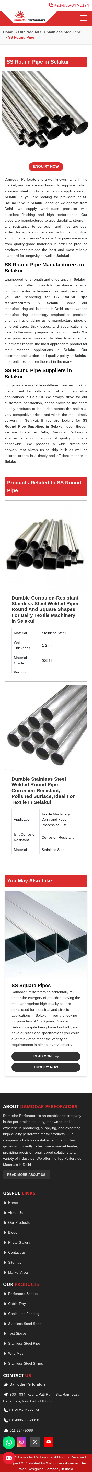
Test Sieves (17, 1333)
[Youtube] (48, 1442)
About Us (15, 1213)
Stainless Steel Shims (25, 1363)
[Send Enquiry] (9, 1458)
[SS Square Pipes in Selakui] (45, 934)
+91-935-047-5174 (71, 5)
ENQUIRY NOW (46, 166)
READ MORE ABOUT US (26, 1175)
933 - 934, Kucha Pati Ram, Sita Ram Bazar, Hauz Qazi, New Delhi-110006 (42, 1397)
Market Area (17, 1272)
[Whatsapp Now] (9, 1442)
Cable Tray (16, 1304)
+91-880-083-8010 (24, 1420)
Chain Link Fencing (23, 1314)
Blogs (12, 1232)
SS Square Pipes (31, 985)
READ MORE (44, 1056)
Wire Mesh (16, 1353)
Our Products (29, 32)
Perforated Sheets (22, 1294)
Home (8, 32)
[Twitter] (35, 1442)
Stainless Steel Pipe (64, 32)
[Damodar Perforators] (29, 16)
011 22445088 (21, 1430)
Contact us (16, 1252)
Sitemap (14, 1262)
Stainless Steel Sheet (24, 1323)
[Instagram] (21, 1442)
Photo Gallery (18, 1242)
